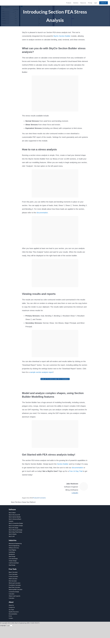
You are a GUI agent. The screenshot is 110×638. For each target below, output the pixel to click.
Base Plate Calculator (14, 587)
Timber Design (13, 560)
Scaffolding (12, 552)
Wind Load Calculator (14, 583)
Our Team (11, 609)
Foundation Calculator (15, 585)
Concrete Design (13, 558)
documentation (42, 213)
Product (35, 498)
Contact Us (12, 607)
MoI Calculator (13, 581)
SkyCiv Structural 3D (14, 514)
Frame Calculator (13, 576)
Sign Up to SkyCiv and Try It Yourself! (55, 379)
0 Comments (42, 498)
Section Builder (62, 464)
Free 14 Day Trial (75, 471)
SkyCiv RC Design (13, 527)
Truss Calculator (13, 574)
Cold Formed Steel (14, 563)
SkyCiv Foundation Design (16, 525)
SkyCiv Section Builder (61, 36)
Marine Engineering (14, 545)
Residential (12, 554)
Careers (11, 618)
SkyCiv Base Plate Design (15, 532)
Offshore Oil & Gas (14, 547)
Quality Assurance (14, 611)
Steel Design (12, 556)
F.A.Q (10, 616)
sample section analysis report (41, 372)
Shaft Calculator (13, 578)
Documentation (13, 614)
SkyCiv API (12, 536)
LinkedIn (75, 493)
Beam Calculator (13, 572)
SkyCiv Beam (12, 512)
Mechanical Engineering (15, 543)
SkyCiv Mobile (12, 534)
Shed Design (12, 565)
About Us (11, 605)
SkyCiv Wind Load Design (15, 530)
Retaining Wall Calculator (15, 589)
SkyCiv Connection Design (16, 523)
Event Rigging (12, 550)
